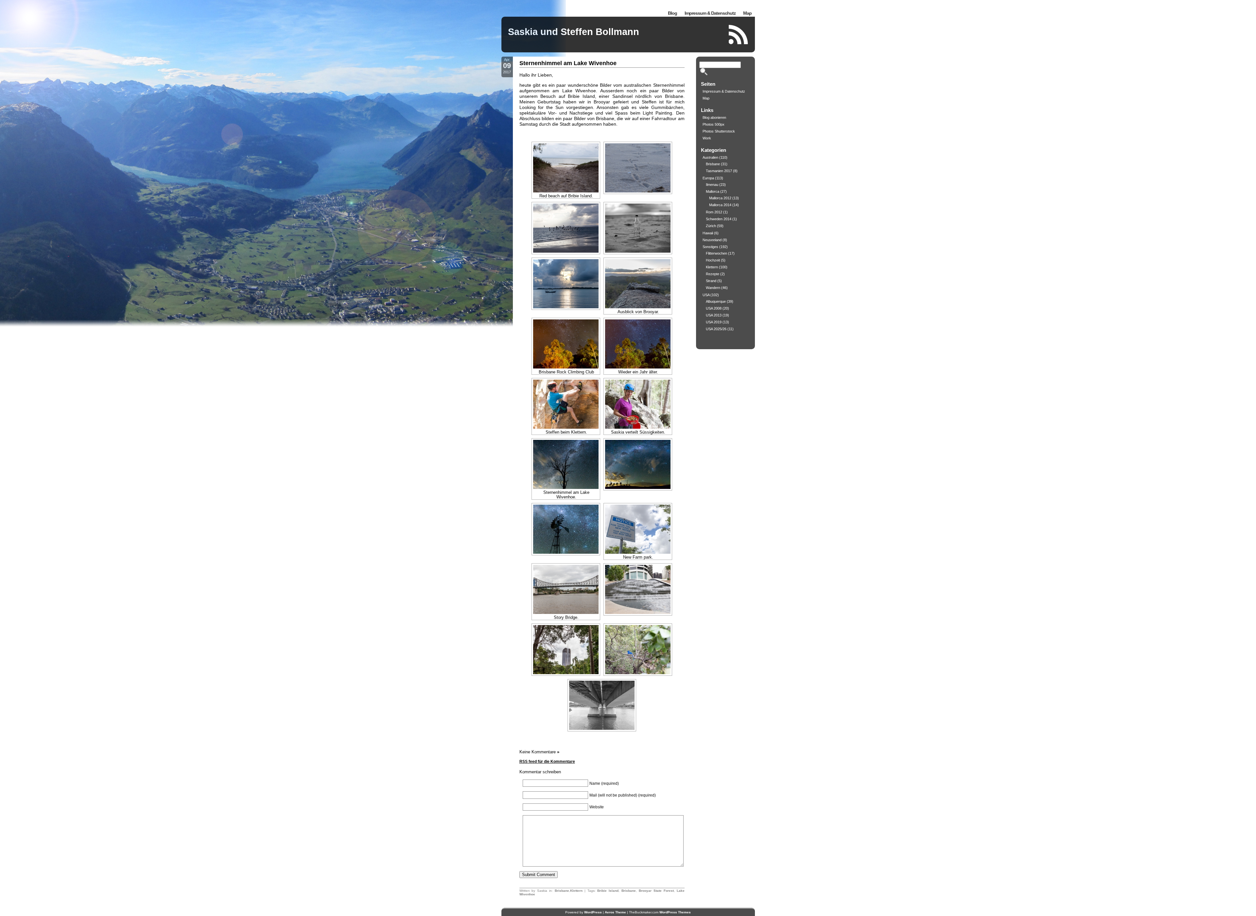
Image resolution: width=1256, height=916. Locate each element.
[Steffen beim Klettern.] (566, 404)
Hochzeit (713, 260)
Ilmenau (712, 185)
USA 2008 (714, 308)
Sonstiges (710, 247)
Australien (710, 157)
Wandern (713, 288)
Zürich (711, 226)
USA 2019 (714, 322)
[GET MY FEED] (738, 34)
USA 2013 (714, 315)
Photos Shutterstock (719, 131)
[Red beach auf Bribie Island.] (566, 167)
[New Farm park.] (638, 529)
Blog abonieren (714, 117)
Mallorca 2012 (720, 198)
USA (706, 295)
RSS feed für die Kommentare (547, 761)
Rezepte (712, 274)
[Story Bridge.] (566, 589)
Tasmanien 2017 (719, 171)
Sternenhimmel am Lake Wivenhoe (568, 63)
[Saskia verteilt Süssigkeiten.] (638, 404)
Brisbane (562, 890)
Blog (672, 13)
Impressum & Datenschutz (710, 13)
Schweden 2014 (718, 219)
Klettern (576, 890)
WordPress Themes (675, 912)
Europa (708, 178)
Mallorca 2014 (720, 205)
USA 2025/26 (716, 329)
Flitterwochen (716, 253)
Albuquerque (716, 301)
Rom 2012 (714, 212)
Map (747, 13)
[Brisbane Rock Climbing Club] (566, 343)
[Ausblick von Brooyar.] (638, 283)
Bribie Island (608, 890)
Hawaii (708, 233)
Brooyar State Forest (656, 890)
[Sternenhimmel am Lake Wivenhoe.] (566, 464)
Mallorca (712, 191)
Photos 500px (713, 124)
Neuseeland (712, 240)
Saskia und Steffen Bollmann (573, 32)
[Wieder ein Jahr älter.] (638, 343)
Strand (711, 281)
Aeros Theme (615, 912)
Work (707, 138)
